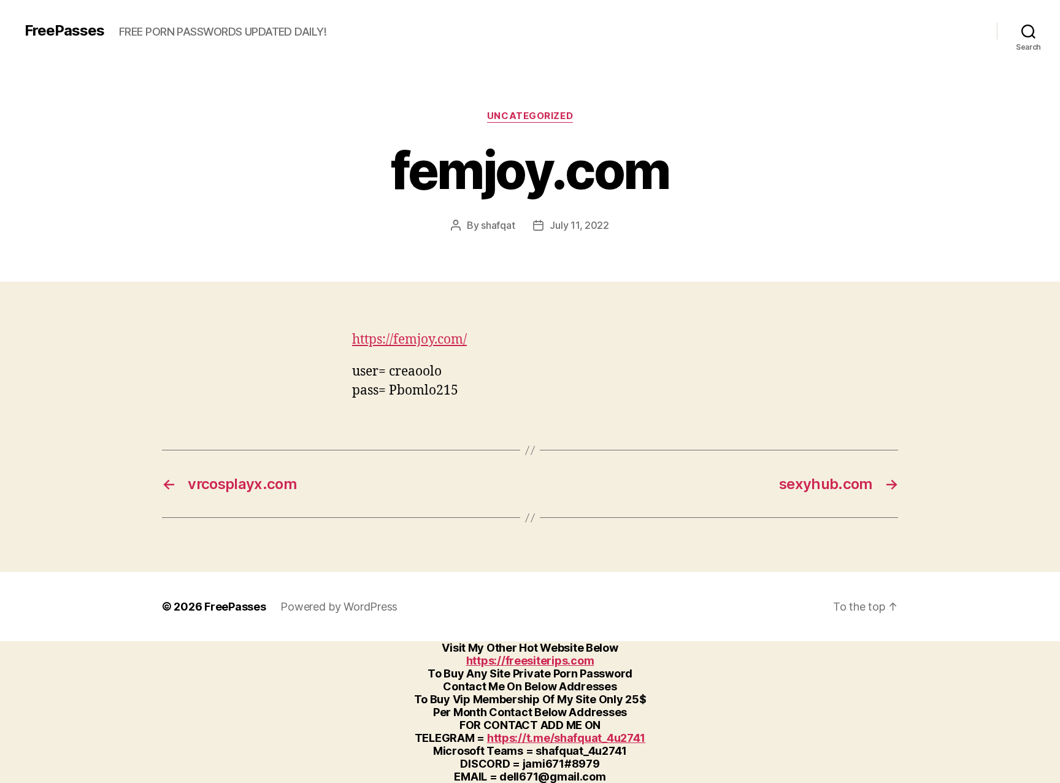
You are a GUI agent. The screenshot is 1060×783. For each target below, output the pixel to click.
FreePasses (64, 30)
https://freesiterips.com (530, 660)
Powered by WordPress (339, 606)
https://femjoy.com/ (409, 339)
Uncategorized (530, 116)
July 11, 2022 (579, 225)
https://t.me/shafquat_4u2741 (566, 737)
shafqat (498, 225)
